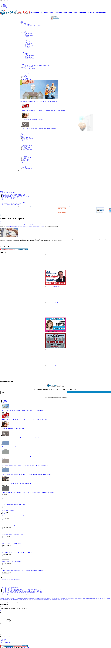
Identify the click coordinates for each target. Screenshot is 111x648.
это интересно (18, 598)
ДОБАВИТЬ (2, 191)
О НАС (3, 2)
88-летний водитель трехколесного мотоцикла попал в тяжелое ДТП (16, 483)
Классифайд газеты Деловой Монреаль (8, 192)
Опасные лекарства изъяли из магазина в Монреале (32, 119)
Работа (26, 26)
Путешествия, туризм (29, 59)
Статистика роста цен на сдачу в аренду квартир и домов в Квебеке (21, 224)
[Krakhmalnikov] (75, 210)
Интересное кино (28, 56)
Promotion (48, 599)
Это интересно (27, 63)
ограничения (66, 599)
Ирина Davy (24, 151)
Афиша (26, 54)
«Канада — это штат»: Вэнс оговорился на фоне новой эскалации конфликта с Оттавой (39, 128)
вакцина (74, 598)
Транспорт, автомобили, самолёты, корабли (33, 51)
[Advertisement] (55, 180)
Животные (27, 36)
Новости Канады (28, 69)
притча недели (22, 599)
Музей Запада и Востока (29, 41)
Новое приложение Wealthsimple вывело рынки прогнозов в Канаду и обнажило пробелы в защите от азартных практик (27, 456)
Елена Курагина (25, 162)
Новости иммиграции (29, 66)
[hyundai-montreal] (87, 210)
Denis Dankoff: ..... (5, 586)
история (60, 598)
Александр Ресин (25, 163)
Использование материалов (27, 138)
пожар (76, 598)
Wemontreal (9, 647)
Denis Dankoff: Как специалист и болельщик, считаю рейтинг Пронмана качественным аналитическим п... (22, 594)
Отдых (23, 52)
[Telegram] (4, 610)
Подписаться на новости (5, 642)
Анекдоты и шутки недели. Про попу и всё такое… (12, 525)
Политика (24, 77)
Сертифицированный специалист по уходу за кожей (12, 199)
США (47, 598)
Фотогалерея (27, 62)
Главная (21, 21)
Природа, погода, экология (30, 45)
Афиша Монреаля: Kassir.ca (32, 55)
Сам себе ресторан (28, 60)
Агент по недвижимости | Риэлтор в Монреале (40, 598)
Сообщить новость (26, 140)
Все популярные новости (5, 584)
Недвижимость (27, 24)
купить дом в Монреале (64, 598)
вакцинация (49, 598)
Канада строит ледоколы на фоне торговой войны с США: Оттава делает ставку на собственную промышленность (44, 110)
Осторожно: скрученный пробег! (8, 198)
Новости (21, 22)
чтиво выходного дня (44, 599)
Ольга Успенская (92, 598)
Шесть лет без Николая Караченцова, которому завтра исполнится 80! (17, 552)
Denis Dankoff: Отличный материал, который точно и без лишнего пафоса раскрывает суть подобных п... (22, 596)
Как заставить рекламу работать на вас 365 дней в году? (13, 195)
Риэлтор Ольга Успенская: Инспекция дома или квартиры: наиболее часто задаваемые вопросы (38, 101)
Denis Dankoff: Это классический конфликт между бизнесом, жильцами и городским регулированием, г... (22, 591)
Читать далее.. (3, 243)
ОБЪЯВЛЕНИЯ (2, 189)
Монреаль (6, 598)
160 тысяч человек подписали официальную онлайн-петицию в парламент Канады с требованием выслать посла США (27, 474)
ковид (19, 599)
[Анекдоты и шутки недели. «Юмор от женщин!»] (5, 577)
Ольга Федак (24, 144)
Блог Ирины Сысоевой (26, 157)
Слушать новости (23, 132)
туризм (37, 599)
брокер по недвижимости (54, 598)
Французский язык (28, 33)
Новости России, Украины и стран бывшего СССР (34, 71)
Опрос (26, 34)
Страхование (27, 27)
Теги (3, 402)
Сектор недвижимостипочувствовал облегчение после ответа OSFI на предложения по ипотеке (22, 570)
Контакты (4, 5)
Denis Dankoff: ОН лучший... (7, 588)
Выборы (17, 599)
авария (55, 599)
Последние (4, 400)
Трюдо (68, 598)
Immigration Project (7, 599)
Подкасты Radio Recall (26, 79)
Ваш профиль (5, 6)
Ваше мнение (27, 78)
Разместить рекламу (26, 137)
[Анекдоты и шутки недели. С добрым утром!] (5, 559)
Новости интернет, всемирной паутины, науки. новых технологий (37, 65)
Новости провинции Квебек (30, 68)
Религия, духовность (29, 48)
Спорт (26, 49)
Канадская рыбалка (28, 57)
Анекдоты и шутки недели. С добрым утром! (11, 561)
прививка (70, 598)
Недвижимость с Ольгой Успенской (34, 25)
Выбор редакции (28, 73)
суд (58, 598)
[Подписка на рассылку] (0, 221)
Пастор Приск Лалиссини (27, 149)
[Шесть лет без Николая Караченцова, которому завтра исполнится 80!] (5, 550)
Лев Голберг (24, 148)
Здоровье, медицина (29, 37)
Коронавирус (22, 598)
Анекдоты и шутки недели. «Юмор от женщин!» (12, 579)
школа (109, 598)
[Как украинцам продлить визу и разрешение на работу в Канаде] (3, 513)
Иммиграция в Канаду (80, 598)
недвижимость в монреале (30, 598)
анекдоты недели (12, 599)
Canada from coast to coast (59, 599)
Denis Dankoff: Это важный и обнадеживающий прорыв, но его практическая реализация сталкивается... (22, 592)
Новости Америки (28, 70)
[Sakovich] (36, 210)
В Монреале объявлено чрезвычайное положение (12, 543)
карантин (35, 599)
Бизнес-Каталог (23, 135)
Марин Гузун (24, 167)
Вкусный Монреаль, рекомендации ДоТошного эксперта (13, 201)
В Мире (23, 64)
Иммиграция (24, 76)
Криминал (26, 42)
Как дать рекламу (25, 139)
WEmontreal (44, 602)
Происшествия (27, 46)
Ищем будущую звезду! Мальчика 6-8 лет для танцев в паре (13, 194)
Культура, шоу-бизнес (29, 43)
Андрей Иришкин (25, 160)
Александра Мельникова (27, 145)
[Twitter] (2, 610)
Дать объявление (3, 644)
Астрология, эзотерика (29, 35)
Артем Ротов (24, 156)
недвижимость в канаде (105, 598)
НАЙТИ (1, 190)
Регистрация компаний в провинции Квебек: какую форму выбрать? (15, 202)
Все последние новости (4, 496)
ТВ (72, 598)
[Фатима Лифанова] (24, 210)
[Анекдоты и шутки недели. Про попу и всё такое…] (5, 522)
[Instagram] (3, 610)
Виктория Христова (26, 147)
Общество (24, 32)
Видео (23, 74)
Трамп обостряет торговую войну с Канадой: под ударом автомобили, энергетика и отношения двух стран (24, 447)
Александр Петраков (26, 166)
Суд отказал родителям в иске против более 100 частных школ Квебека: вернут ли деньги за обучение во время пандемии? (28, 492)
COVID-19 (10, 598)
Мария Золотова (25, 146)
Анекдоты (26, 53)
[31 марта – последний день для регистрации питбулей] (5, 502)
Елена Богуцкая (25, 150)
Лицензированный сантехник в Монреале (10, 197)
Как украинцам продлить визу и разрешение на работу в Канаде (15, 516)
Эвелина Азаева (25, 152)
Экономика (24, 23)
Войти (6, 7)
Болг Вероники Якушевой (27, 168)
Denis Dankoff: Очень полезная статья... (10, 587)
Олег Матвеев (25, 154)
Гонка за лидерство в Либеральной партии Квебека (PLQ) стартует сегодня (16, 196)
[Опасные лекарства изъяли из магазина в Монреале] (25, 117)
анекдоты (1, 599)
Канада (8, 598)
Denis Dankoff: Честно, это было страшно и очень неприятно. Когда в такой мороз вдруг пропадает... (21, 590)
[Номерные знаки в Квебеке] (4, 508)
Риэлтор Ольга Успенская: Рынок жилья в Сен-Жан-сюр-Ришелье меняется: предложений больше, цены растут (25, 465)
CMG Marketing (3, 640)
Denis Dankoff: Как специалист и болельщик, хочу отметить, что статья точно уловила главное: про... (22, 593)
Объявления (22, 134)
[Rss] (0, 610)
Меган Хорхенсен (25, 143)
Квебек (13, 598)
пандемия (39, 599)
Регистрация (7, 8)
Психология (27, 47)
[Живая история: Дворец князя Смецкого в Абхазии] (5, 531)
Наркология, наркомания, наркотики (32, 38)
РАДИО (4, 3)
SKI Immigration (26, 599)
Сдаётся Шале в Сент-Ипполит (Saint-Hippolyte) (11, 204)
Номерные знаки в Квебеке (8, 510)
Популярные (4, 401)
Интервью (24, 75)
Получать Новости (23, 133)
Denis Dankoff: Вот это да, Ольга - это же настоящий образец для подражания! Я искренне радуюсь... (21, 589)
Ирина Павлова (25, 161)
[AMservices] (49, 210)
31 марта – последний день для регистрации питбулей (13, 504)
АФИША (4, 4)
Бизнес (26, 31)
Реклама (26, 29)
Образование (27, 44)
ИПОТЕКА (32, 599)
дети (15, 599)
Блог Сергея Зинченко (26, 165)
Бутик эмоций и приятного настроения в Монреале (12, 203)
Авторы (21, 141)
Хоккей (63, 599)
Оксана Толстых (25, 158)
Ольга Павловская (25, 159)
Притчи (30, 599)
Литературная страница (29, 58)
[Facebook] (1, 610)
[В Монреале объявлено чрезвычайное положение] (5, 541)
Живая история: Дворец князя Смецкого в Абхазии (13, 534)
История (26, 40)
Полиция (15, 598)
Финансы (26, 30)
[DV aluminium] (100, 210)
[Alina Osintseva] (62, 210)
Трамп (4, 599)
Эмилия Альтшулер (26, 155)
